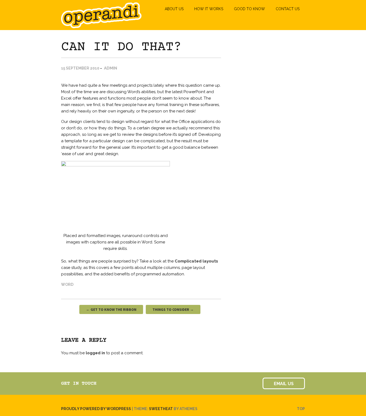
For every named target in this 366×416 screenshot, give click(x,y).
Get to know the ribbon (111, 309)
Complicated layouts (196, 261)
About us (174, 9)
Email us (284, 383)
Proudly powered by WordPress (96, 409)
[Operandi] (101, 26)
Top (301, 409)
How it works (208, 9)
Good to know (249, 9)
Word (67, 284)
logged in (95, 353)
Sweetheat (161, 409)
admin (110, 68)
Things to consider (173, 309)
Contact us (288, 9)
